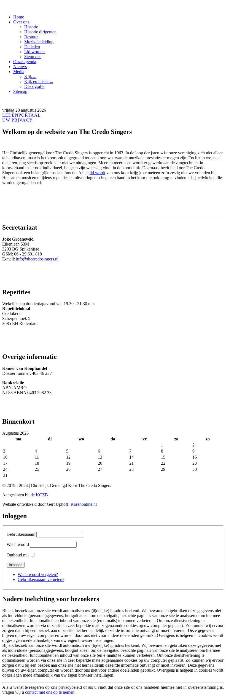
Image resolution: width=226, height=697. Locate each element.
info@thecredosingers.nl (37, 259)
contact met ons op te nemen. (50, 692)
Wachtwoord (18, 544)
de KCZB (39, 495)
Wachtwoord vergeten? (38, 574)
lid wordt (97, 172)
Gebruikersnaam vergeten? (41, 579)
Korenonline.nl (84, 504)
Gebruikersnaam (21, 534)
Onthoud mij (18, 555)
